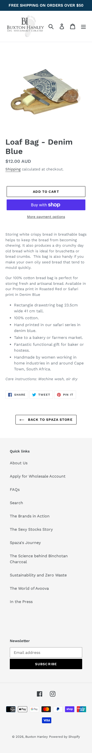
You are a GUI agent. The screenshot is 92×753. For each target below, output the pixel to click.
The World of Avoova (29, 588)
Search (16, 502)
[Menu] (83, 26)
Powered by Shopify (64, 736)
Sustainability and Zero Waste (38, 575)
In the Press (21, 601)
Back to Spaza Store (49, 420)
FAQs (15, 489)
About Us (18, 463)
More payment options (46, 217)
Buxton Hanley (36, 736)
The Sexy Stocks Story (31, 529)
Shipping (13, 169)
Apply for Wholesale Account (38, 476)
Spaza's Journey (25, 542)
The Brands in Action (30, 516)
